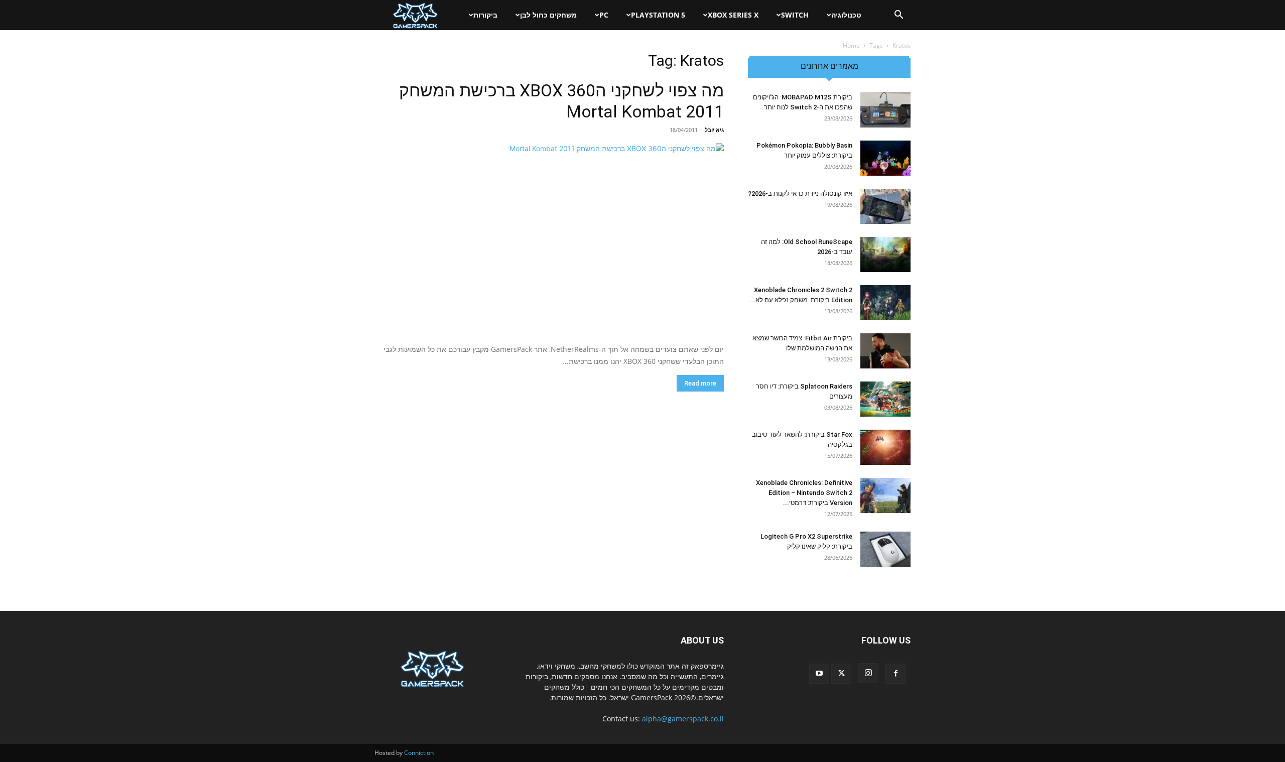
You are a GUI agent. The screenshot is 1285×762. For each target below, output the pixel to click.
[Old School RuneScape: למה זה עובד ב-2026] (885, 254)
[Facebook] (895, 674)
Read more (700, 383)
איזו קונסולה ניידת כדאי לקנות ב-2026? (800, 193)
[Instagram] (868, 673)
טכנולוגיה (846, 15)
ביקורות (485, 15)
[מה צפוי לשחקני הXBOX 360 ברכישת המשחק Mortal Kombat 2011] (549, 240)
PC (603, 15)
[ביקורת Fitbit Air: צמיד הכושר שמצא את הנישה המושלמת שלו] (885, 350)
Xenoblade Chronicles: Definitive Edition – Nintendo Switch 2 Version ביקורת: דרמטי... (804, 492)
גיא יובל (714, 130)
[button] (898, 16)
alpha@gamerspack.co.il (683, 718)
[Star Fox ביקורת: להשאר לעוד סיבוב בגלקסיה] (885, 447)
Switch (795, 15)
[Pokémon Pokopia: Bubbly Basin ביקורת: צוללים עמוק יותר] (885, 158)
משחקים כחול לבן (548, 15)
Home (851, 45)
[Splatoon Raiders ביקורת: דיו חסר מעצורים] (885, 399)
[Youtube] (819, 674)
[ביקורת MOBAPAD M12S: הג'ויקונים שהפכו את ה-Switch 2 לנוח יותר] (885, 110)
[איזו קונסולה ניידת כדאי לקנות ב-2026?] (885, 206)
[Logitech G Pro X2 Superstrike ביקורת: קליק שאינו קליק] (885, 549)
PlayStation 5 (658, 15)
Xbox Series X (733, 15)
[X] (841, 674)
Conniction (419, 752)
